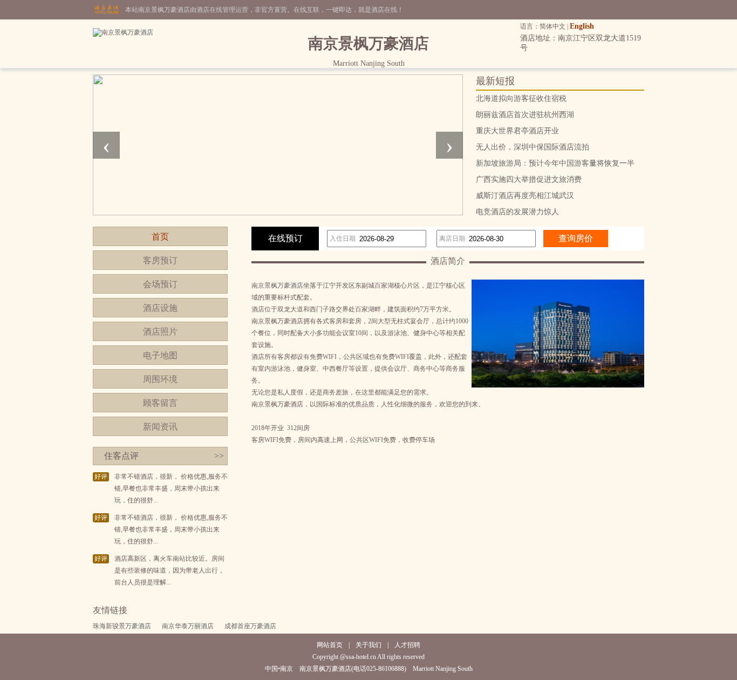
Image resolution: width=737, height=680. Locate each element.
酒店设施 (160, 307)
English (582, 26)
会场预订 (160, 284)
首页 (160, 236)
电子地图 (160, 355)
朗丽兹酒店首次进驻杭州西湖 (525, 115)
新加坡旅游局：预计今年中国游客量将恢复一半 (555, 163)
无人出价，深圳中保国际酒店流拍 (532, 147)
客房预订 (160, 260)
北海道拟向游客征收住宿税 (521, 98)
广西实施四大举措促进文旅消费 (529, 179)
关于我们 (368, 645)
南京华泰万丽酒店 (188, 626)
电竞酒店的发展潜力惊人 (517, 212)
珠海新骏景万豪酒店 (122, 626)
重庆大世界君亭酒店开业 (517, 131)
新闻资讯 (160, 426)
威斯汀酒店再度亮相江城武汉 (525, 196)
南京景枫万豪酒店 (277, 285)
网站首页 (330, 645)
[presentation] (106, 145)
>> (219, 455)
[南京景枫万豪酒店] (123, 32)
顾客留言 (160, 402)
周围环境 (160, 379)
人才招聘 (407, 645)
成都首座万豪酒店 (250, 626)
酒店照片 (160, 331)
